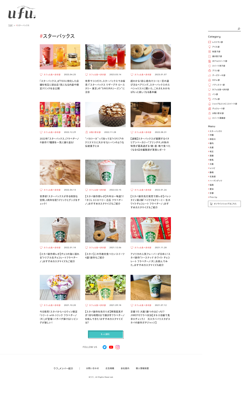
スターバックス (215, 131)
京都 (211, 193)
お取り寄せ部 (218, 113)
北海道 (212, 176)
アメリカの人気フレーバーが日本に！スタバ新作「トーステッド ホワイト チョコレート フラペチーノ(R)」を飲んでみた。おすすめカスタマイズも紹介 (150, 259)
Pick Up (212, 197)
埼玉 (211, 151)
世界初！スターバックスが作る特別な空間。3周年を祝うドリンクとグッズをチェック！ (60, 200)
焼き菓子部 (217, 56)
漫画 (211, 156)
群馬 (211, 160)
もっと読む (105, 334)
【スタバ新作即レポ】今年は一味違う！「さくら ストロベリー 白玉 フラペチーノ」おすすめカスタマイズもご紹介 (104, 200)
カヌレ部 (216, 80)
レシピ (211, 168)
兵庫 (211, 147)
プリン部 (216, 70)
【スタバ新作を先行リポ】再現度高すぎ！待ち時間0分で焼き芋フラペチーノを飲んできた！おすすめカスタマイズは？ (105, 317)
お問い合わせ (92, 368)
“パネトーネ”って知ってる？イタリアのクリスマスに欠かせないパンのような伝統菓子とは (104, 142)
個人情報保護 (142, 368)
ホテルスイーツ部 (219, 61)
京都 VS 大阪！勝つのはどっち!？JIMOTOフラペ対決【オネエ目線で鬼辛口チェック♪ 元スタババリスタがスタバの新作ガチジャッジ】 (150, 317)
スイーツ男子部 (218, 66)
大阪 (211, 164)
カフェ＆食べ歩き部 (220, 89)
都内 (211, 143)
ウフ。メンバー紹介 (63, 368)
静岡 (211, 172)
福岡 (211, 185)
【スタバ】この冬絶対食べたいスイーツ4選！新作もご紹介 (105, 256)
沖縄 (211, 135)
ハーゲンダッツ (215, 181)
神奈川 (212, 139)
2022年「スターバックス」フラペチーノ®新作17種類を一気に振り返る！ (59, 140)
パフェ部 (216, 99)
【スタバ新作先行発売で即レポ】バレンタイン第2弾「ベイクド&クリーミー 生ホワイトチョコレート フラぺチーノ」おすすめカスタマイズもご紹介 (151, 202)
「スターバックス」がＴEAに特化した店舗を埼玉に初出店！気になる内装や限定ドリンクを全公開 (59, 84)
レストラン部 (217, 42)
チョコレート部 (218, 108)
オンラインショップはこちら (225, 204)
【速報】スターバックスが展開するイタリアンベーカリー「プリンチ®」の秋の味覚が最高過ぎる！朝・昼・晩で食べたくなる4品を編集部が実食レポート (150, 144)
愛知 (211, 189)
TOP (10, 25)
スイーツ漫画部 (218, 118)
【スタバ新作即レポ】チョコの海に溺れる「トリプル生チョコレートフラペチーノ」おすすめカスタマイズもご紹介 (59, 257)
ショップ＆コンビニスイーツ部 (224, 104)
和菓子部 (216, 51)
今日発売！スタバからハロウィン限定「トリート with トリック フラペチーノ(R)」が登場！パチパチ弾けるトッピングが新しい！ (59, 317)
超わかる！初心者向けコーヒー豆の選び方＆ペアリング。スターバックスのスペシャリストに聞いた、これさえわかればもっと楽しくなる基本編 (150, 86)
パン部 (215, 94)
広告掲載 (110, 368)
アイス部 (216, 47)
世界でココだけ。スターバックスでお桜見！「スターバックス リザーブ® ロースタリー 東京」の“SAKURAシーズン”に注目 (105, 86)
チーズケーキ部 (218, 75)
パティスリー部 (218, 85)
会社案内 (125, 368)
